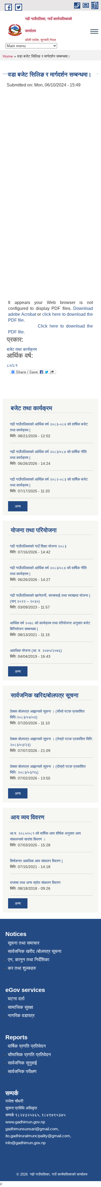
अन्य (18, 506)
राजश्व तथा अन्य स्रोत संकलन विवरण (35, 882)
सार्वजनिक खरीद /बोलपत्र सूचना (34, 951)
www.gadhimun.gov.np (25, 1122)
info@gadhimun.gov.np (25, 1142)
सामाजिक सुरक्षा (20, 1007)
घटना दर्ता (16, 998)
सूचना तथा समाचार (23, 943)
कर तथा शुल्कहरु (22, 968)
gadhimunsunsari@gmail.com (31, 1129)
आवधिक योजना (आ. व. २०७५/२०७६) (36, 650)
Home (8, 56)
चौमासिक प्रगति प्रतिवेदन (29, 1054)
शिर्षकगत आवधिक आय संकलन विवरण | (36, 861)
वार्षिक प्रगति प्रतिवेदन (27, 1046)
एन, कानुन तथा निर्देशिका (28, 959)
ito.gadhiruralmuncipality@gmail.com (37, 1135)
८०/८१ (12, 365)
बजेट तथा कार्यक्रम (22, 349)
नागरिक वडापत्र (21, 1015)
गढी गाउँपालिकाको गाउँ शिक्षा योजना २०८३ (38, 546)
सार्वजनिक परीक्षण (22, 1071)
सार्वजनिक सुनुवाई (22, 1063)
